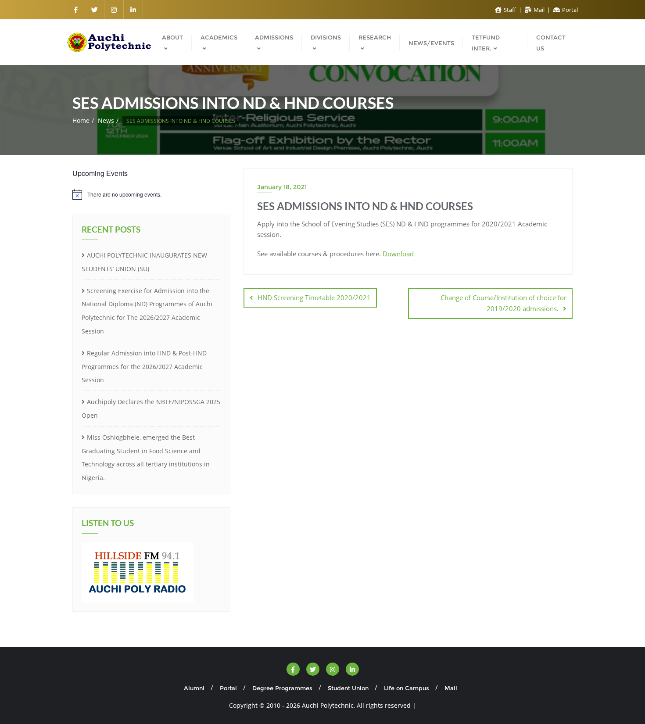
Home (81, 120)
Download (398, 253)
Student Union (348, 688)
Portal (569, 10)
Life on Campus (406, 688)
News (106, 120)
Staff (509, 10)
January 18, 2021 (282, 187)
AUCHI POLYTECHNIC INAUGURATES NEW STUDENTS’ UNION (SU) (144, 262)
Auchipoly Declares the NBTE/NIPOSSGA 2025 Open (151, 408)
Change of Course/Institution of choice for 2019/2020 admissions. (503, 303)
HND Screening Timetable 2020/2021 (314, 297)
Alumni (194, 688)
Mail (539, 10)
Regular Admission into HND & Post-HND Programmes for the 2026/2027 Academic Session (144, 366)
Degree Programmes (282, 688)
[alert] (151, 194)
